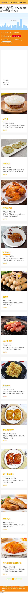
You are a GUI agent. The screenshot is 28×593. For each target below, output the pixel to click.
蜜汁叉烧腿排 (8, 474)
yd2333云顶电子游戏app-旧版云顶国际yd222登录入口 (13, 2)
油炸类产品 (6, 32)
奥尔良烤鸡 (7, 208)
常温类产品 (17, 39)
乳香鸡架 (6, 252)
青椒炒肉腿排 (8, 430)
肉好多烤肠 (7, 341)
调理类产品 (6, 36)
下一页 (19, 579)
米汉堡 (5, 119)
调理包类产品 (6, 39)
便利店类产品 (6, 42)
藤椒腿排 (6, 519)
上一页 (9, 579)
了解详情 (5, 130)
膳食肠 (5, 297)
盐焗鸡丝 (6, 386)
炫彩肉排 (6, 164)
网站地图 (2, 592)
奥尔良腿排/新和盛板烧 (12, 563)
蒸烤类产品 (16, 36)
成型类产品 (16, 32)
